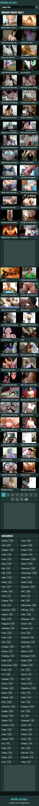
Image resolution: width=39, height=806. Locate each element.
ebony (7, 633)
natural (27, 582)
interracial (8, 725)
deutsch (7, 614)
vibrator (27, 729)
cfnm (6, 596)
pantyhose (27, 628)
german (7, 683)
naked (26, 577)
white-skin (27, 757)
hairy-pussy (9, 706)
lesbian (27, 545)
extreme (7, 651)
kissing (7, 753)
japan (7, 734)
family (7, 670)
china (7, 605)
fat (6, 674)
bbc (6, 568)
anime (7, 554)
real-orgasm (28, 656)
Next (26, 499)
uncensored (28, 720)
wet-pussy (27, 753)
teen (26, 702)
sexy (26, 679)
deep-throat (9, 610)
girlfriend (8, 688)
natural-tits (28, 587)
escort (7, 637)
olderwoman (28, 619)
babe (7, 564)
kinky (7, 748)
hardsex (7, 720)
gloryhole (8, 697)
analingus (8, 550)
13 (21, 499)
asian (7, 559)
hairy (7, 702)
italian (7, 729)
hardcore (8, 716)
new (26, 591)
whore (26, 762)
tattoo (26, 697)
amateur (8, 540)
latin (26, 540)
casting (7, 591)
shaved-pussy (28, 688)
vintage (26, 734)
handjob (8, 711)
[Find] (36, 7)
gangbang (8, 679)
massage (27, 554)
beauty (7, 582)
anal (7, 545)
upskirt (26, 725)
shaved (27, 683)
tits (26, 711)
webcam (27, 743)
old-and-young (29, 605)
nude (26, 596)
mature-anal (28, 568)
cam (7, 587)
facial (7, 660)
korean (7, 757)
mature (27, 564)
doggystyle (8, 623)
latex (7, 762)
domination (8, 628)
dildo (7, 619)
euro (7, 642)
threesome (28, 706)
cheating (8, 600)
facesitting (8, 656)
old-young (27, 610)
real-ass (27, 651)
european (8, 647)
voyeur (26, 739)
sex (26, 670)
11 (12, 499)
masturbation (28, 559)
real (26, 647)
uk (25, 716)
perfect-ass (28, 637)
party (26, 633)
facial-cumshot (10, 665)
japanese (8, 739)
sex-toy (26, 674)
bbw (7, 573)
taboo (26, 693)
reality (26, 660)
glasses (7, 693)
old (26, 600)
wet (26, 748)
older (26, 614)
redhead (27, 665)
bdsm (7, 577)
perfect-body (28, 642)
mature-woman (29, 573)
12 (17, 499)
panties (26, 623)
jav (6, 743)
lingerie (27, 550)
